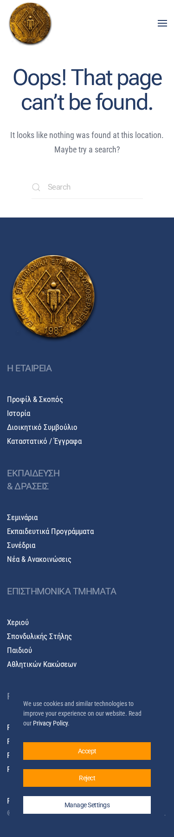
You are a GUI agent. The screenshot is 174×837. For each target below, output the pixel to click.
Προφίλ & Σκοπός (35, 399)
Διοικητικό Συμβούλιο (42, 427)
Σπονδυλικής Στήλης (39, 636)
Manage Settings (87, 805)
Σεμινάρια (22, 517)
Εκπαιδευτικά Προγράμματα (50, 531)
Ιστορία (18, 413)
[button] (162, 23)
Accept (87, 751)
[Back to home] (30, 23)
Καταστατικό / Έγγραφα (44, 441)
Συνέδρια (21, 545)
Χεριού (18, 622)
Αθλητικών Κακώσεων (42, 664)
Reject (87, 778)
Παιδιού (19, 650)
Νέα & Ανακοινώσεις (39, 559)
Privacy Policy (50, 723)
